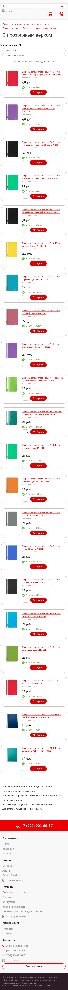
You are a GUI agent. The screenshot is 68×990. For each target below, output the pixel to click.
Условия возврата (13, 906)
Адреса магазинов (16, 945)
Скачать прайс (15, 880)
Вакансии (8, 848)
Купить (40, 92)
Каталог (18, 24)
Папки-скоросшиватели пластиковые (39, 28)
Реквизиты (8, 853)
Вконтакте (12, 960)
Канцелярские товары (37, 24)
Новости (7, 928)
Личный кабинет (12, 875)
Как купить (8, 902)
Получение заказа (13, 892)
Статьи (6, 933)
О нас (5, 844)
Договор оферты (16, 916)
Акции (6, 870)
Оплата (7, 897)
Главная (6, 24)
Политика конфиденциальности (22, 911)
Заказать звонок (34, 966)
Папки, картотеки (10, 28)
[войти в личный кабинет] (39, 14)
